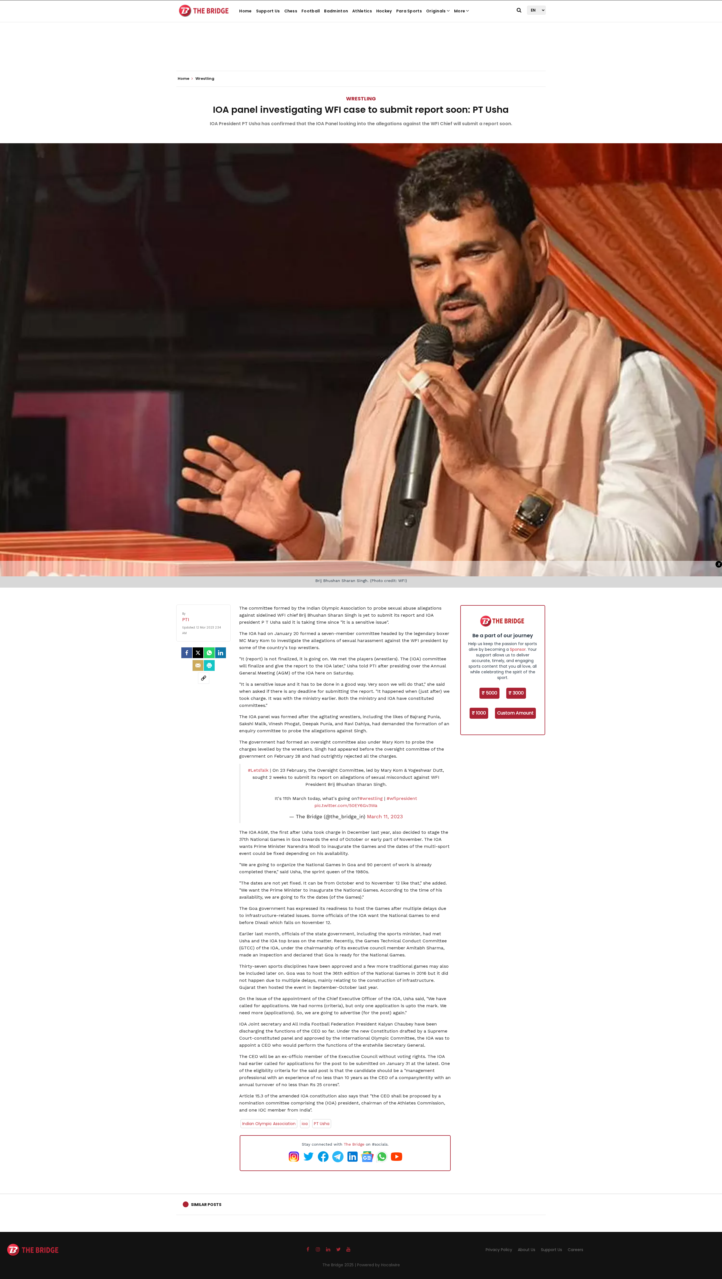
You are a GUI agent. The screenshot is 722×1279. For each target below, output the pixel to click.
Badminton (336, 11)
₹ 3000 (516, 693)
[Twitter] (198, 652)
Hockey (384, 11)
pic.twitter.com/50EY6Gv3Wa (345, 805)
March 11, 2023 (385, 816)
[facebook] (186, 652)
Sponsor (518, 649)
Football (310, 11)
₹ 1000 (479, 713)
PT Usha (321, 1123)
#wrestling (371, 798)
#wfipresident (402, 798)
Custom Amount (515, 713)
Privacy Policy (499, 1249)
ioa (305, 1123)
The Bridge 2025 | (339, 1265)
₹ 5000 (489, 693)
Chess (291, 11)
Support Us (268, 11)
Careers (575, 1249)
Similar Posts (206, 1204)
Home (245, 11)
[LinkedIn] (220, 652)
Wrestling (361, 98)
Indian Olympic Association (269, 1123)
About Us (526, 1249)
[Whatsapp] (209, 652)
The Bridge (354, 1144)
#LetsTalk (258, 770)
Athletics (362, 11)
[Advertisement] (361, 53)
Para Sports (409, 11)
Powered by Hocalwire (378, 1265)
